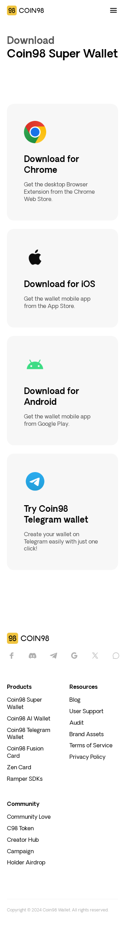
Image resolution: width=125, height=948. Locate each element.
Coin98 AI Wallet (28, 719)
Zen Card (19, 767)
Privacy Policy (87, 757)
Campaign (20, 851)
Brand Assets (86, 734)
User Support (86, 711)
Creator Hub (23, 840)
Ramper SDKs (25, 779)
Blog (75, 700)
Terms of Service (90, 745)
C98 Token (20, 828)
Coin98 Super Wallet (24, 703)
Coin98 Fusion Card (25, 752)
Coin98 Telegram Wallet (28, 734)
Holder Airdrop (26, 862)
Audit (76, 723)
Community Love (29, 817)
